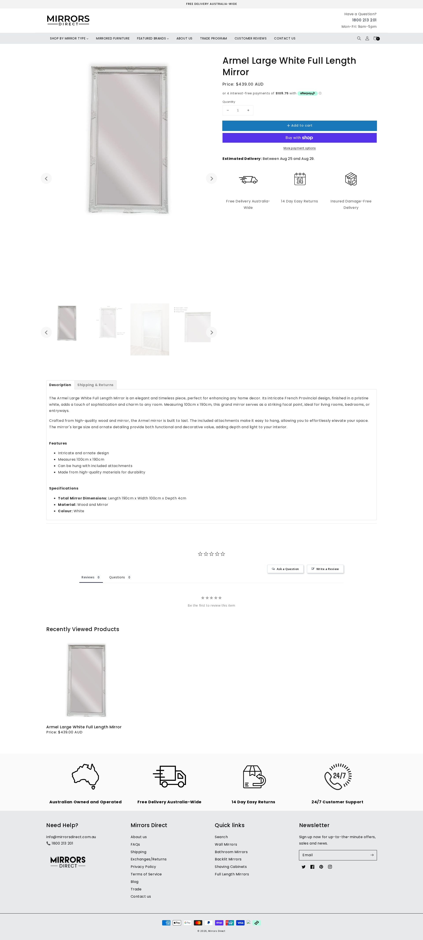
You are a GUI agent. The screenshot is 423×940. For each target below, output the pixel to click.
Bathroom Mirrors (231, 851)
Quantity (229, 102)
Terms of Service (146, 874)
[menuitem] (69, 38)
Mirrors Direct (216, 931)
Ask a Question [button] (288, 569)
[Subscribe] (372, 855)
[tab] (60, 384)
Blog (135, 881)
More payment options (300, 148)
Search (221, 836)
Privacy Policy (143, 866)
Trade (136, 889)
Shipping (139, 851)
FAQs (135, 844)
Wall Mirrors (226, 844)
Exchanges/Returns (149, 859)
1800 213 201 (364, 20)
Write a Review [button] (327, 569)
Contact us (141, 896)
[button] (359, 38)
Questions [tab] (117, 577)
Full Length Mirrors (232, 874)
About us (139, 836)
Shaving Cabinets (231, 866)
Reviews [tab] (88, 577)
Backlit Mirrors (228, 859)
